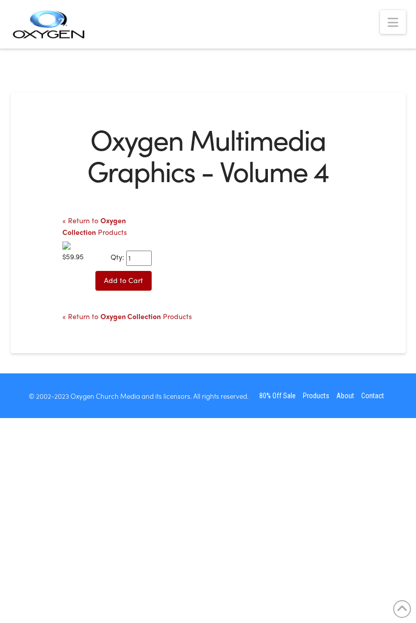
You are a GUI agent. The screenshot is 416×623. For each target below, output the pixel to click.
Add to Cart (123, 280)
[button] (393, 22)
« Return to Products (127, 316)
